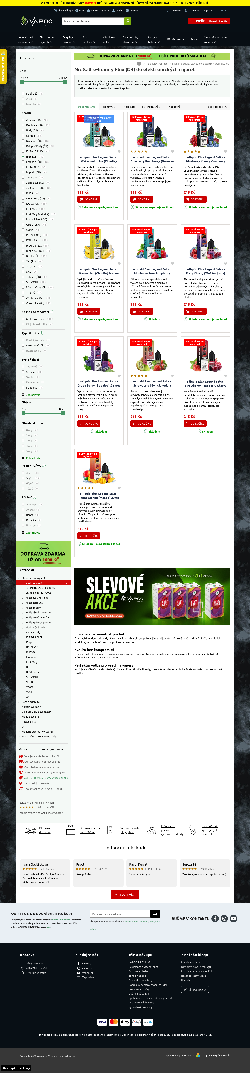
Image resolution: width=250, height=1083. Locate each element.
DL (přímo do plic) (38, 324)
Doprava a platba (138, 971)
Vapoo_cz (87, 972)
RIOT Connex (36, 245)
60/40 (32, 483)
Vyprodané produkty (140, 1007)
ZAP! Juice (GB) (38, 297)
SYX (31, 271)
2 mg (31, 435)
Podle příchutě (34, 602)
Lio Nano (31, 657)
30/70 (32, 472)
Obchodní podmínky (140, 980)
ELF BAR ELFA (34, 637)
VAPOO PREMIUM (61, 919)
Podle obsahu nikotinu (38, 612)
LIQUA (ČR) (35, 203)
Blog (82, 10)
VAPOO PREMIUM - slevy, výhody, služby (46, 777)
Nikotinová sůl (37, 345)
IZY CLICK (32, 647)
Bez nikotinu (36, 350)
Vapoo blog (88, 977)
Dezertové (34, 382)
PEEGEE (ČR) (36, 235)
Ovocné (33, 371)
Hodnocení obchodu (125, 848)
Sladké (32, 377)
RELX (29, 667)
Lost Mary (34, 208)
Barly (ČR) (34, 130)
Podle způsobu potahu (38, 622)
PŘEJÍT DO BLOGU (195, 989)
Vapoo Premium (100, 10)
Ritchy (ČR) (35, 255)
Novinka (33, 104)
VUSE (29, 691)
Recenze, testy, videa (193, 975)
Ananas (32, 509)
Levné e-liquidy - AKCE (38, 592)
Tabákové (34, 366)
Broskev (33, 525)
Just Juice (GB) (38, 187)
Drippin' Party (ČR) (39, 146)
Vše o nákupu (65, 10)
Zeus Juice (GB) (38, 303)
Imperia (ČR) (35, 172)
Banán (32, 514)
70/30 (32, 488)
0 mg (31, 430)
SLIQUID (34, 266)
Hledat (127, 21)
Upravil (217, 1055)
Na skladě (34, 93)
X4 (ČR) (33, 292)
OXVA (32, 229)
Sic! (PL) (33, 261)
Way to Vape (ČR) (39, 287)
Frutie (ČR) (35, 166)
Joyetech (34, 177)
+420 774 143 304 (36, 968)
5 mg (31, 451)
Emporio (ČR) (37, 161)
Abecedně (175, 106)
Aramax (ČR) (36, 120)
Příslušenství (29, 721)
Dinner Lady (33, 632)
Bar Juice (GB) (37, 125)
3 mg (31, 440)
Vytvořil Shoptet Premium (180, 1055)
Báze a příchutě (31, 701)
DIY (24, 726)
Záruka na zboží (138, 975)
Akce (31, 98)
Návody (185, 980)
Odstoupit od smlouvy (16, 1068)
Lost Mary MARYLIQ (40, 214)
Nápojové (34, 387)
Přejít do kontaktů (36, 972)
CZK (221, 10)
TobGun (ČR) (35, 277)
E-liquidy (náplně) (32, 582)
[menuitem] (26, 39)
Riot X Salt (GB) (38, 250)
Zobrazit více (125, 894)
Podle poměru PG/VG (37, 617)
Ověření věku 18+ (139, 993)
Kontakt (134, 10)
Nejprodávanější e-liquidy (40, 587)
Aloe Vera (34, 504)
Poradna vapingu (191, 962)
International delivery (141, 1002)
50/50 (32, 478)
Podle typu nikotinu (36, 597)
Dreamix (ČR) (37, 140)
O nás (119, 10)
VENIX (30, 682)
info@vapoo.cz (34, 963)
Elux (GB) (34, 156)
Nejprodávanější (151, 106)
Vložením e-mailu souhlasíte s (125, 925)
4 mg (31, 445)
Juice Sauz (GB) (37, 182)
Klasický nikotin (37, 340)
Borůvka (33, 520)
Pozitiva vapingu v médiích (196, 971)
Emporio (31, 642)
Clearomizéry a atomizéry (36, 711)
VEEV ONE (35, 282)
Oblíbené (176, 10)
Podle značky (33, 607)
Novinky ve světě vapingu (196, 966)
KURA (32, 193)
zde (48, 926)
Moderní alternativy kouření (38, 731)
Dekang (33, 135)
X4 (27, 696)
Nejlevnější (109, 106)
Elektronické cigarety (34, 577)
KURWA (31, 652)
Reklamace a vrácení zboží (144, 966)
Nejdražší (129, 106)
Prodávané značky (139, 989)
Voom (29, 686)
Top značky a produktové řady (39, 736)
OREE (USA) (36, 224)
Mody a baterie (30, 716)
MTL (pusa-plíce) (38, 318)
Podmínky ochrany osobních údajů (148, 984)
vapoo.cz (87, 963)
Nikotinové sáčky (31, 706)
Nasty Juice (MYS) (39, 219)
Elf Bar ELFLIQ (37, 151)
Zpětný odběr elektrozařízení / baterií (150, 998)
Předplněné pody (35, 627)
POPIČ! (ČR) (36, 240)
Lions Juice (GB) (37, 198)
